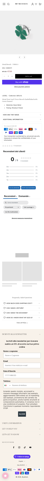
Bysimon (25, 477)
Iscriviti (22, 414)
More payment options (22, 86)
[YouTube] (30, 447)
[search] (8, 4)
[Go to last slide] (19, 57)
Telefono (6, 381)
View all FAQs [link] (21, 323)
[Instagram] (19, 447)
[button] (28, 76)
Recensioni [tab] (10, 196)
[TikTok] (24, 447)
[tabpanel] (22, 221)
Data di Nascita (9, 371)
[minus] (4, 76)
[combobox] (7, 385)
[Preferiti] (36, 4)
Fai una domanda (14, 188)
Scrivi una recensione (28, 188)
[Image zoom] (22, 32)
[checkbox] (11, 212)
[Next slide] (24, 57)
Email (5, 361)
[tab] (24, 196)
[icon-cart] (39, 4)
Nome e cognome (10, 351)
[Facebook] (13, 447)
